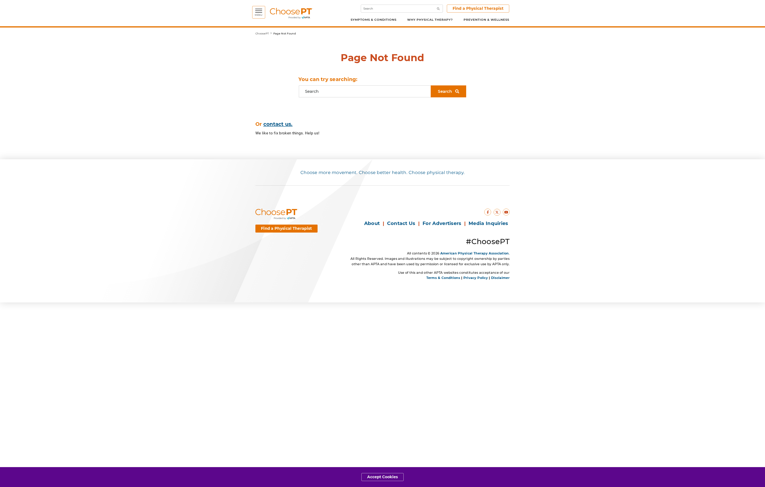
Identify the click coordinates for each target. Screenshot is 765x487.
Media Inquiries (489, 223)
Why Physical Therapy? (430, 20)
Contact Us (401, 223)
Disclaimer (500, 278)
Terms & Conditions (443, 278)
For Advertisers (443, 223)
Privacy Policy (475, 278)
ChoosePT (262, 33)
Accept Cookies (382, 477)
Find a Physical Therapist (478, 8)
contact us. (278, 124)
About (372, 223)
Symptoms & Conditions (373, 20)
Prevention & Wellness (486, 20)
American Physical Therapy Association (474, 253)
